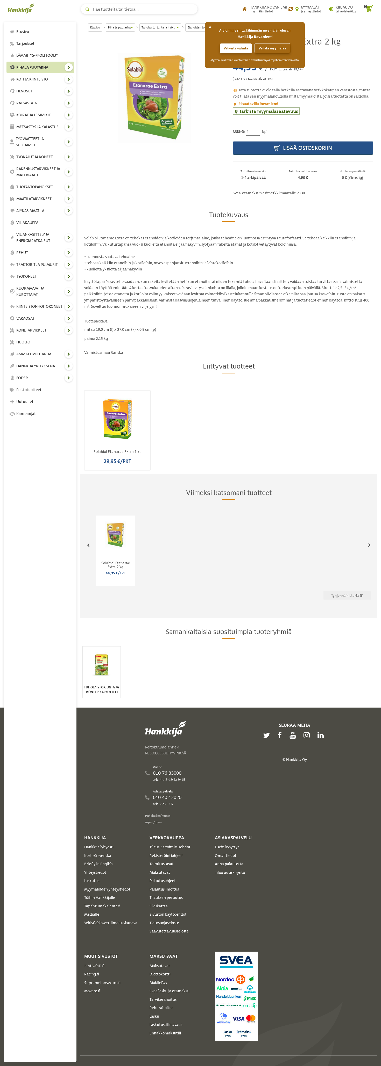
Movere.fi (92, 991)
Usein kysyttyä (227, 847)
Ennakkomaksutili (165, 1033)
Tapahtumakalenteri (102, 906)
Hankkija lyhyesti (99, 847)
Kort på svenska (97, 855)
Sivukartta (159, 906)
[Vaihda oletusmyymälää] (290, 9)
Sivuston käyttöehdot (168, 914)
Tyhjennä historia (345, 595)
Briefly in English (98, 863)
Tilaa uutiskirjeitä (230, 872)
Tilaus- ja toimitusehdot (170, 847)
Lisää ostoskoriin (307, 148)
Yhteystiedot (95, 872)
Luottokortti (160, 974)
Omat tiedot (225, 855)
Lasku (154, 1016)
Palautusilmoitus (164, 889)
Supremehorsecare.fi (102, 982)
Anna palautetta (229, 863)
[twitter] (267, 735)
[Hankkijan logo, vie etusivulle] (22, 8)
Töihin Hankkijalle (99, 897)
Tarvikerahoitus (163, 999)
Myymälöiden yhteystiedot (107, 889)
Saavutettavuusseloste (169, 931)
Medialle (91, 914)
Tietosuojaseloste (164, 922)
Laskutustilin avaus (166, 1024)
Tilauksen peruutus (166, 897)
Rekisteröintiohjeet (166, 855)
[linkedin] (322, 735)
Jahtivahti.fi (94, 965)
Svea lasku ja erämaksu (169, 991)
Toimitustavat (162, 863)
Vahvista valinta (236, 48)
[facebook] (281, 735)
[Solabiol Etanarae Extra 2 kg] (155, 98)
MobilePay (158, 982)
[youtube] (294, 735)
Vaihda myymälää (272, 48)
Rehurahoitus (161, 1007)
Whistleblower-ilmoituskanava (110, 922)
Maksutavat (160, 872)
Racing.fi (91, 974)
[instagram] (308, 735)
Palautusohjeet (163, 880)
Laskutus (91, 880)
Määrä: (239, 131)
